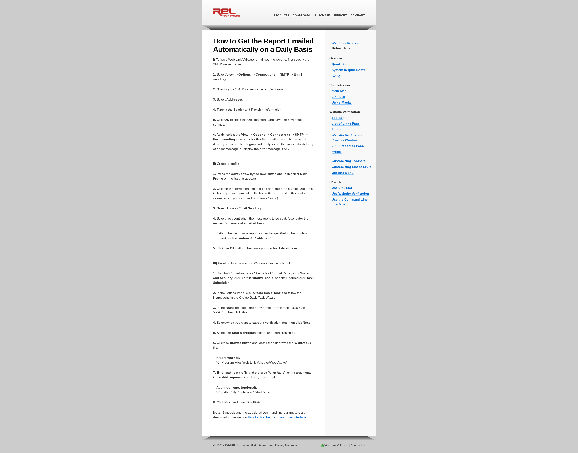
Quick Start (340, 64)
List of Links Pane (346, 123)
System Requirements (348, 70)
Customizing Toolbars (349, 161)
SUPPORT (340, 15)
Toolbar (337, 117)
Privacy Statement (286, 445)
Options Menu (343, 172)
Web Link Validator (336, 445)
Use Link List (342, 188)
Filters (336, 129)
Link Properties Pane (348, 146)
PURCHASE (322, 15)
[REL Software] (226, 23)
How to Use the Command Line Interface (277, 417)
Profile (337, 151)
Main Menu (340, 91)
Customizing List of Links (351, 167)
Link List (338, 96)
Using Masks (342, 102)
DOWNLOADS (302, 15)
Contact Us (358, 445)
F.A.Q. (336, 76)
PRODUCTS (281, 15)
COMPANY (357, 15)
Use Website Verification (350, 193)
